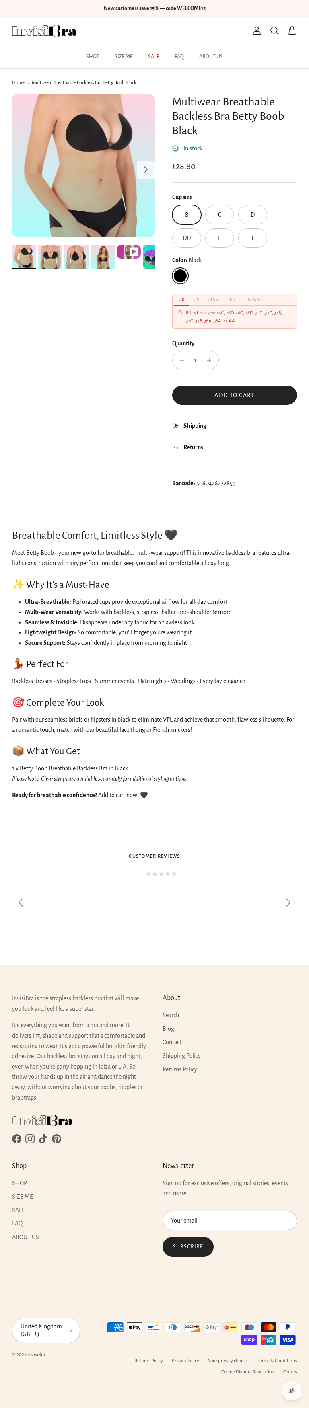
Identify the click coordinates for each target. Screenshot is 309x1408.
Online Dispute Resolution (247, 1372)
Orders (290, 1372)
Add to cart (234, 395)
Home (18, 82)
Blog (168, 1029)
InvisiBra (36, 1354)
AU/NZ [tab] (214, 299)
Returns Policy (180, 1069)
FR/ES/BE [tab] (253, 299)
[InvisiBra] (44, 31)
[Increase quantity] (211, 360)
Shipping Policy (182, 1056)
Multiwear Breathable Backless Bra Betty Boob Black (84, 82)
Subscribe (188, 1247)
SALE (153, 57)
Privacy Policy (185, 1360)
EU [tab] (232, 299)
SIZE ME (124, 57)
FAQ (179, 57)
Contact (172, 1042)
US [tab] (196, 299)
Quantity (183, 343)
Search (171, 1015)
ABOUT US (211, 57)
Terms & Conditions (277, 1360)
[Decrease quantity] (180, 360)
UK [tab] (182, 299)
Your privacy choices (228, 1360)
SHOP (92, 57)
